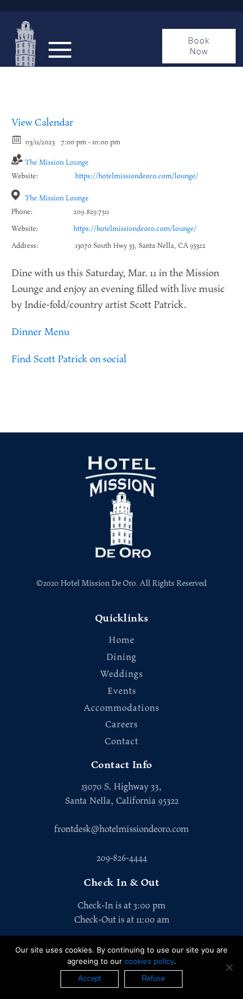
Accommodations (121, 708)
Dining (121, 657)
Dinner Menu (40, 332)
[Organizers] (17, 159)
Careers (121, 724)
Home (121, 640)
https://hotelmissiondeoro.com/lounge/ (136, 176)
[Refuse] (229, 967)
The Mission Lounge (57, 162)
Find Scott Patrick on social (69, 359)
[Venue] (17, 195)
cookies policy (149, 961)
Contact (121, 741)
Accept (89, 978)
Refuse (153, 978)
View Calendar (42, 123)
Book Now (199, 46)
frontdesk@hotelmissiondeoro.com (121, 829)
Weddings (121, 674)
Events (121, 691)
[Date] (17, 139)
